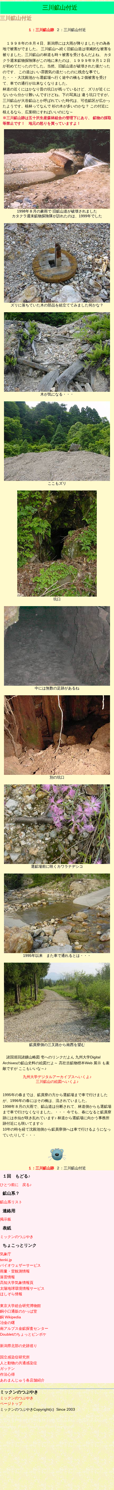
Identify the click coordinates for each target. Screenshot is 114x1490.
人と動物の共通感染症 (18, 1363)
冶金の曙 (7, 1322)
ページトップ (11, 1403)
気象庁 (5, 1254)
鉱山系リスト (11, 1202)
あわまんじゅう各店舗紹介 (22, 1380)
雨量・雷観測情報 (15, 1271)
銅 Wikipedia (10, 1317)
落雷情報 (7, 1277)
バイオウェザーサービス (20, 1265)
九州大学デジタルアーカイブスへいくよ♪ (57, 1077)
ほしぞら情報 (11, 1294)
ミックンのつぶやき (16, 1237)
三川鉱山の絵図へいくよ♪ (57, 1081)
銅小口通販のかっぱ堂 (18, 1311)
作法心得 (7, 1374)
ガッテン (7, 1368)
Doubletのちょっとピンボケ (23, 1334)
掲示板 (5, 1219)
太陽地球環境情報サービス (22, 1288)
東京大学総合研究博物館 (20, 1306)
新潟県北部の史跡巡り (18, 1346)
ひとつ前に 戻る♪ (16, 1185)
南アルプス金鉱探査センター (24, 1328)
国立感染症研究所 (15, 1357)
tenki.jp (6, 1260)
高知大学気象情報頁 (16, 1282)
